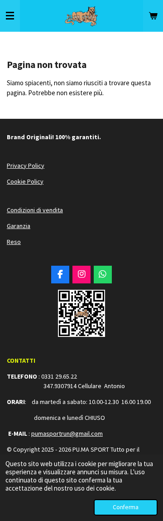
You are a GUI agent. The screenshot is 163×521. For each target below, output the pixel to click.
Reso (14, 242)
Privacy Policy (25, 165)
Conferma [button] (126, 507)
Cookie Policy (25, 181)
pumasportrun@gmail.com (67, 433)
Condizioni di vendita (35, 210)
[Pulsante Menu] (10, 16)
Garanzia (18, 226)
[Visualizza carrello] (153, 16)
